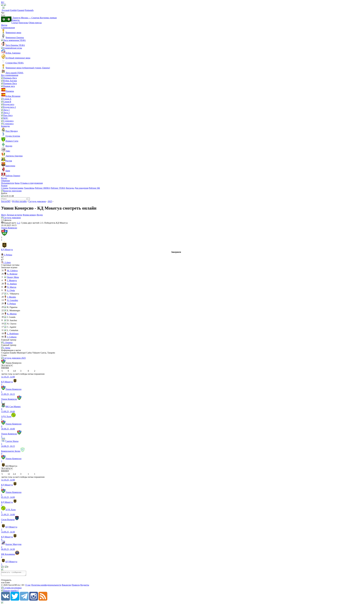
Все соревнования (9, 75)
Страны (4, 188)
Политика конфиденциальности (46, 585)
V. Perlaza (7, 255)
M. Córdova (12, 270)
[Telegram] (24, 600)
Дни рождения (81, 188)
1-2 (18, 223)
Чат (2, 13)
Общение (5, 180)
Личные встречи (14, 215)
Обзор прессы (35, 22)
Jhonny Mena (13, 277)
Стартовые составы (10, 265)
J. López (7, 262)
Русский (6, 10)
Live (3, 15)
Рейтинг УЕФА (58, 188)
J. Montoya (12, 280)
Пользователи (7, 183)
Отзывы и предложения (31, 183)
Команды (5, 126)
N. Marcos (11, 287)
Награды (70, 188)
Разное (4, 185)
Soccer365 (5, 201)
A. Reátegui (12, 274)
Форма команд (29, 215)
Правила (76, 585)
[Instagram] (33, 600)
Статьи (14, 22)
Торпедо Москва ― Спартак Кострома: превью (34, 18)
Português (29, 10)
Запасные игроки (9, 267)
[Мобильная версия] (5, 5)
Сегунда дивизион (37, 201)
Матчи (4, 25)
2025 (50, 201)
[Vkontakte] (5, 600)
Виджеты (84, 585)
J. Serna (6, 348)
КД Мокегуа (7, 249)
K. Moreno (12, 314)
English (13, 10)
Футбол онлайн (19, 201)
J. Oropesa (8, 342)
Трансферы (29, 188)
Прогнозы (23, 22)
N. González (12, 300)
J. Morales (11, 297)
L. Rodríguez (13, 333)
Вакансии (66, 585)
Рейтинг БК (94, 188)
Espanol (20, 10)
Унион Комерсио (9, 228)
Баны (17, 183)
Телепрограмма (16, 188)
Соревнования (8, 27)
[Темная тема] (2, 5)
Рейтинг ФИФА (42, 188)
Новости (15, 20)
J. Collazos (11, 337)
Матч (3, 215)
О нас (28, 585)
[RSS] (42, 600)
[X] (14, 600)
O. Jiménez (12, 284)
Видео (4, 178)
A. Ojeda (11, 290)
